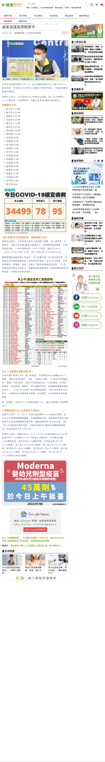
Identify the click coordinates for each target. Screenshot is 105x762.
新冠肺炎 (15, 545)
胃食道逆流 (59, 8)
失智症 (67, 8)
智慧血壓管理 (76, 8)
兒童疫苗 (40, 545)
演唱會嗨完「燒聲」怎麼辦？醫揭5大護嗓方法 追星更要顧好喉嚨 (93, 49)
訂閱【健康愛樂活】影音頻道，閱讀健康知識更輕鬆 (25, 541)
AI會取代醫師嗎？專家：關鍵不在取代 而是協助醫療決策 (93, 251)
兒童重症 (31, 545)
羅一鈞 (48, 545)
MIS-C (23, 545)
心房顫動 (34, 8)
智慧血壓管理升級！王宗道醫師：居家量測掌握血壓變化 (93, 69)
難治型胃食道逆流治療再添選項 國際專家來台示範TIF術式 (93, 59)
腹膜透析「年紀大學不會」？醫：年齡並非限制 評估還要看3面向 (93, 261)
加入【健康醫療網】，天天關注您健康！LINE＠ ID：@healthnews (33, 538)
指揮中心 (56, 545)
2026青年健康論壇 (46, 8)
